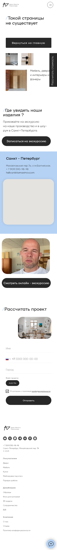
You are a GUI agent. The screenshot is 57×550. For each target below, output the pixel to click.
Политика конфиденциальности (16, 530)
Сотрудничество (10, 505)
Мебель (6, 467)
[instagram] (35, 438)
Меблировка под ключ (12, 476)
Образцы (7, 492)
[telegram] (20, 438)
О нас (5, 522)
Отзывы (6, 526)
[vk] (25, 438)
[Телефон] (10, 438)
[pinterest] (30, 438)
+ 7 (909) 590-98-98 (17, 169)
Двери (6, 463)
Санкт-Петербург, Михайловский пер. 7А (21, 448)
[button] (26, 283)
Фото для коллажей (11, 497)
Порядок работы (10, 480)
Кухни (5, 472)
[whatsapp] (15, 438)
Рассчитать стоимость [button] (52, 70)
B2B (4, 510)
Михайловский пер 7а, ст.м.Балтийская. (28, 165)
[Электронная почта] (5, 438)
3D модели (7, 501)
